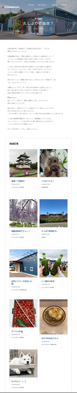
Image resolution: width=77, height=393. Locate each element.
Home (31, 5)
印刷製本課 (44, 187)
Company (39, 9)
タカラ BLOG (15, 187)
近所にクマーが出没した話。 (21, 282)
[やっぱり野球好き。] (54, 227)
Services (42, 5)
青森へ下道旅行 (18, 181)
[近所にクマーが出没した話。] (23, 277)
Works (55, 5)
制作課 (22, 187)
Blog (64, 5)
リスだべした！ (48, 181)
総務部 (43, 237)
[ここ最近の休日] (54, 277)
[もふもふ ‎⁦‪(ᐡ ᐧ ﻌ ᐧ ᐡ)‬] (23, 377)
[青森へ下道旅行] (23, 176)
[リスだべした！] (54, 176)
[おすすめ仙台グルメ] (54, 334)
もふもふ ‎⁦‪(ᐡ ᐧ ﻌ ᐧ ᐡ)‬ (18, 381)
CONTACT (56, 9)
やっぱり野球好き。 (49, 231)
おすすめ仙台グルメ (49, 338)
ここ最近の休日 (48, 281)
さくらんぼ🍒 (17, 331)
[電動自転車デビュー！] (23, 227)
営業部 (39, 19)
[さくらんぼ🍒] (23, 327)
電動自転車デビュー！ (20, 231)
